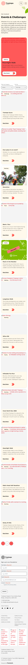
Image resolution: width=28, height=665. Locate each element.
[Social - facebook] (2, 608)
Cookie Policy (4, 615)
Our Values (17, 619)
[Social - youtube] (7, 608)
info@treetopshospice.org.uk (10, 602)
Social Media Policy (19, 622)
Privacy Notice (18, 617)
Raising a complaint (5, 617)
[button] (11, 543)
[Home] (7, 3)
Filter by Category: (5, 84)
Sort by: (16, 84)
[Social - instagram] (5, 608)
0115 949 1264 (6, 600)
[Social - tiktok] (13, 608)
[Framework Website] (7, 663)
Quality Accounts (19, 615)
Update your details (5, 622)
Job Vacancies (4, 619)
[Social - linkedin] (10, 608)
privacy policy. (13, 584)
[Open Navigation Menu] (26, 3)
